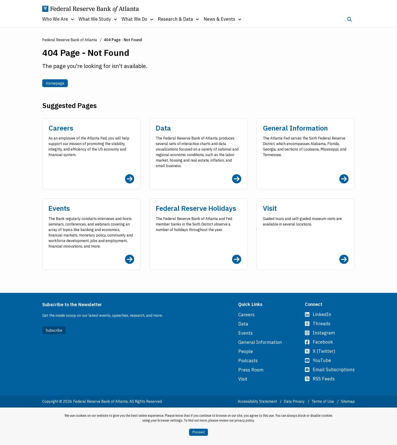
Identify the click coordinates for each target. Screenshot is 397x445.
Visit (242, 379)
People (245, 351)
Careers (246, 314)
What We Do (134, 19)
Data (243, 324)
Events (245, 333)
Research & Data (175, 19)
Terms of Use (323, 401)
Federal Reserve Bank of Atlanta (69, 39)
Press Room (251, 370)
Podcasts (248, 360)
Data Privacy (295, 401)
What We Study (95, 19)
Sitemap (348, 401)
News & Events (219, 19)
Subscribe (54, 330)
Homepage (57, 83)
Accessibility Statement (258, 401)
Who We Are (55, 19)
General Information (260, 342)
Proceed (198, 432)
